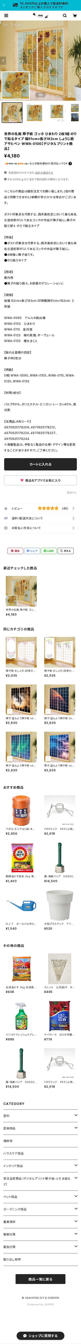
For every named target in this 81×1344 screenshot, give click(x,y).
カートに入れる (41, 464)
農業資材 (9, 1222)
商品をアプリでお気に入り (42, 480)
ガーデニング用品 (15, 1209)
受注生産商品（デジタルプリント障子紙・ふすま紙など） (37, 1181)
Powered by (36, 1304)
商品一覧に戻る (40, 1279)
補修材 (7, 1141)
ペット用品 (10, 1196)
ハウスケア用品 (13, 1153)
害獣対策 (9, 1234)
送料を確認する (44, 172)
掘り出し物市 (12, 1259)
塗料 (6, 1115)
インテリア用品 (13, 1166)
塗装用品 (9, 1128)
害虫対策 (9, 1247)
